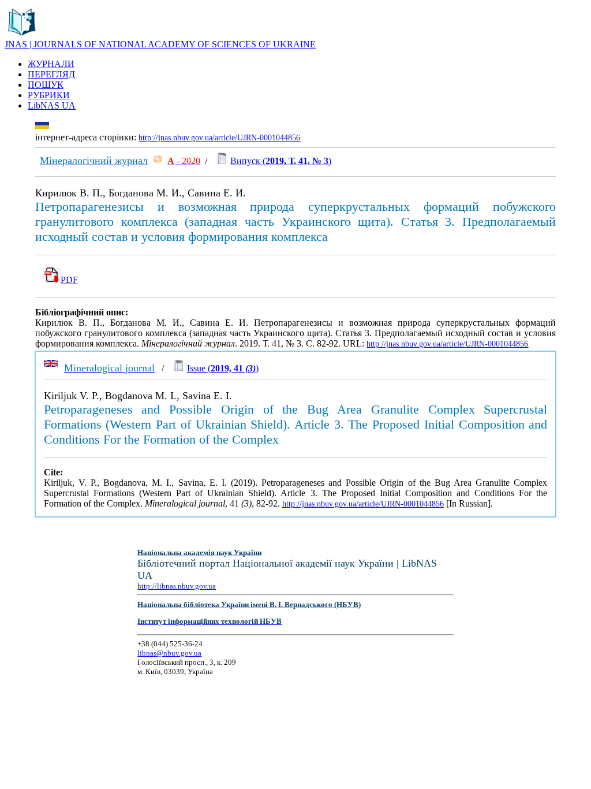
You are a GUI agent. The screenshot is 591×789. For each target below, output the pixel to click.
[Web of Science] (157, 161)
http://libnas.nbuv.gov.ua (176, 586)
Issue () (223, 368)
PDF (69, 280)
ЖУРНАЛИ (51, 64)
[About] (22, 36)
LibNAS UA (52, 105)
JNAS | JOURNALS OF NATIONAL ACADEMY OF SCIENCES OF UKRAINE (160, 44)
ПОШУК (45, 85)
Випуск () (280, 161)
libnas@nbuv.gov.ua (169, 653)
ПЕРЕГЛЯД (51, 74)
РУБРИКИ (49, 95)
